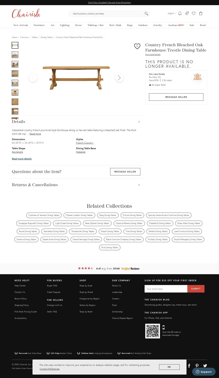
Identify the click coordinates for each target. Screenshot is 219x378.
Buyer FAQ (52, 285)
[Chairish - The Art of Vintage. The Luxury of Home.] (26, 14)
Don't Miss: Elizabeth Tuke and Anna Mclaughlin (109, 2)
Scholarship (117, 311)
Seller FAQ (52, 311)
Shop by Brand (86, 292)
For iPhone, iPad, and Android (158, 318)
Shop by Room (86, 311)
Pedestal (81, 151)
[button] (193, 13)
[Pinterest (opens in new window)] (197, 365)
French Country (84, 142)
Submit (196, 288)
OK (169, 367)
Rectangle (17, 151)
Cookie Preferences (50, 368)
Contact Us (20, 292)
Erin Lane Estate (152, 54)
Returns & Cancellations (76, 185)
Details (76, 122)
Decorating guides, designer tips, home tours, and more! (171, 304)
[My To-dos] (179, 13)
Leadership (117, 292)
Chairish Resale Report (122, 318)
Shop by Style (86, 285)
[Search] (146, 14)
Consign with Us (54, 305)
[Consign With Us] (186, 13)
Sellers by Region (87, 305)
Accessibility (21, 318)
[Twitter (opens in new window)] (205, 365)
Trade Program (53, 292)
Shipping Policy (22, 305)
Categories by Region (89, 298)
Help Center (20, 285)
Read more (35, 133)
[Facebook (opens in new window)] (189, 365)
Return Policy (21, 298)
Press (114, 305)
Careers (115, 298)
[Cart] (200, 13)
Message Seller (176, 97)
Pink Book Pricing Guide (26, 311)
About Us (116, 285)
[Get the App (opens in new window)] (153, 331)
